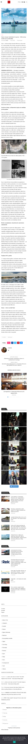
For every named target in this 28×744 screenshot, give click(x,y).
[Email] (24, 2)
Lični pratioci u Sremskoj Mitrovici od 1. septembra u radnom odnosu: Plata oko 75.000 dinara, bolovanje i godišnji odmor (17, 499)
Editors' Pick (5, 620)
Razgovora (5, 723)
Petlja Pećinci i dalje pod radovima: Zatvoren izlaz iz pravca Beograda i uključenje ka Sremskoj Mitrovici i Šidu (18, 537)
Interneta (5, 720)
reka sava (10, 337)
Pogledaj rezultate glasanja (14, 727)
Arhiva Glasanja (4, 729)
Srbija (3, 656)
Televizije (5, 713)
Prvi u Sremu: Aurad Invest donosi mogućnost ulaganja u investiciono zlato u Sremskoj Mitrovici (18, 589)
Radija (4, 716)
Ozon (7, 40)
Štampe (5, 709)
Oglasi (3, 641)
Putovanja (4, 647)
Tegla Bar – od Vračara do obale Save (18, 579)
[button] (2, 385)
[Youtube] (22, 2)
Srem (3, 659)
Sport (3, 653)
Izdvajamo (4, 623)
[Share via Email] (21, 343)
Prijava (2, 612)
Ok (14, 742)
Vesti (3, 666)
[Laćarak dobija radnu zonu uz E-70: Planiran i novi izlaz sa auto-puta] (5, 519)
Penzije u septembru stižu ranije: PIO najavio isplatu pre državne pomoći (18, 510)
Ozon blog (4, 644)
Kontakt (3, 610)
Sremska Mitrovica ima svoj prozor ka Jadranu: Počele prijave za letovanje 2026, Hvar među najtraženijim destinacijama (18, 562)
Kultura (4, 629)
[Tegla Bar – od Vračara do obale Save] (5, 581)
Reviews (4, 650)
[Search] (26, 2)
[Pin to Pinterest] (18, 343)
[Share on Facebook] (12, 343)
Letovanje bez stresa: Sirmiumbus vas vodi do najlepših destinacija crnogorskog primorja (16, 552)
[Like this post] (9, 343)
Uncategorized (5, 662)
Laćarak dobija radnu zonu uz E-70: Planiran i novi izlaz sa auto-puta (18, 518)
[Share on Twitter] (15, 343)
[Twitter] (19, 2)
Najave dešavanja (6, 632)
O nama (3, 608)
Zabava (4, 669)
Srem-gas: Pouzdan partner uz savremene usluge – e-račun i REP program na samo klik (18, 572)
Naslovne (4, 635)
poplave (4, 337)
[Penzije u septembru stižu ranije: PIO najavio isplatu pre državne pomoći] (5, 511)
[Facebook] (18, 2)
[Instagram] (21, 2)
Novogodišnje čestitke (7, 638)
